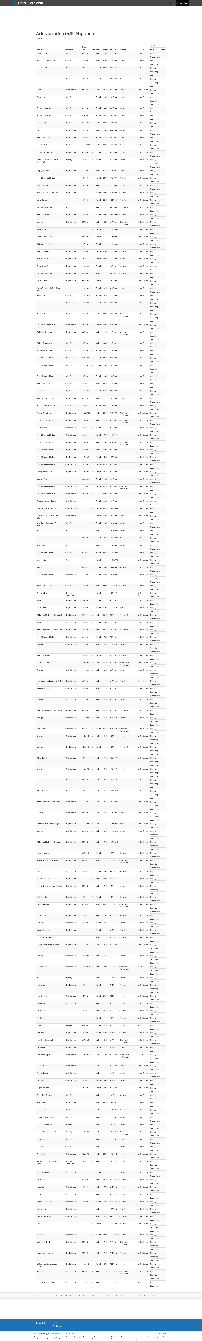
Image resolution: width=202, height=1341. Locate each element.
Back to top (163, 1333)
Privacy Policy (57, 1333)
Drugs (171, 3)
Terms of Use (69, 1333)
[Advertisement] (101, 17)
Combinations (182, 3)
